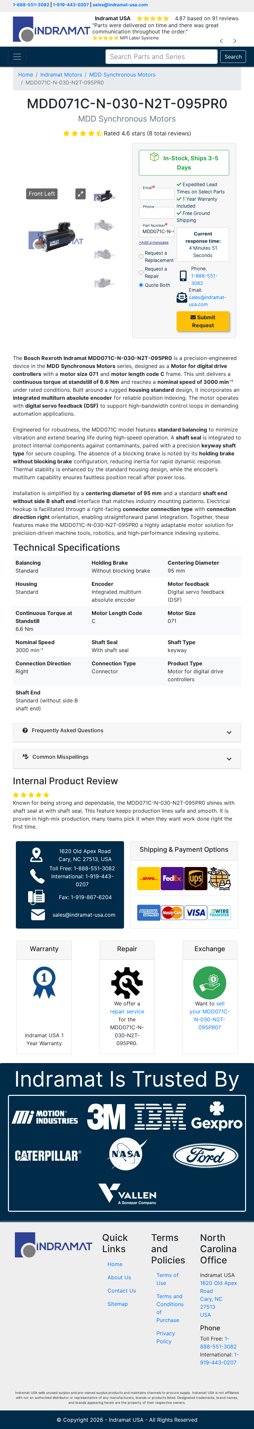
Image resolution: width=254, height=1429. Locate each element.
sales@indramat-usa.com (120, 4)
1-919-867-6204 (91, 897)
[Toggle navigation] (17, 56)
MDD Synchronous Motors (122, 74)
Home (25, 74)
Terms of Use (167, 1279)
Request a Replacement (159, 256)
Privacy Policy (165, 1337)
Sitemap (117, 1304)
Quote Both (157, 285)
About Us (119, 1277)
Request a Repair (156, 272)
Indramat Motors (61, 74)
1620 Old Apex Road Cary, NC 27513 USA (218, 1299)
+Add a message (154, 242)
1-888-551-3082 (31, 4)
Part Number (154, 225)
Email (147, 187)
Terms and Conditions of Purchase (170, 1308)
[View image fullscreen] (80, 194)
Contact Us (121, 1290)
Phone (148, 206)
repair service (127, 1011)
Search (233, 56)
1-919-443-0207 (71, 4)
